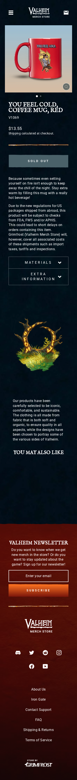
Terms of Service (38, 740)
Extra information (38, 276)
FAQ (38, 720)
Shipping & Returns (38, 730)
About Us (38, 689)
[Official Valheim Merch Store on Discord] (18, 653)
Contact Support (38, 710)
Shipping (15, 133)
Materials (38, 262)
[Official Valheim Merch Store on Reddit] (45, 653)
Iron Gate (38, 699)
